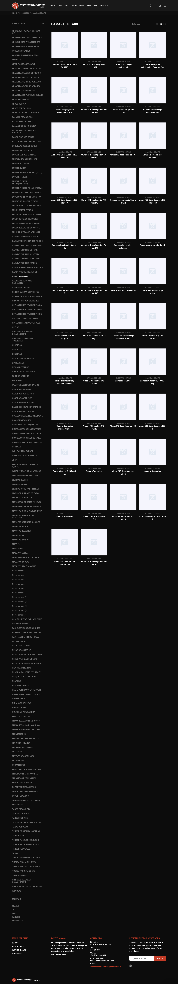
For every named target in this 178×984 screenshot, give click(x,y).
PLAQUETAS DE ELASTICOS (24, 677)
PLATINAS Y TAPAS (20, 685)
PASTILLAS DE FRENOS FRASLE (25, 637)
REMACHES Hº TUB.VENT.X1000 (26, 730)
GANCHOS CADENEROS (22, 398)
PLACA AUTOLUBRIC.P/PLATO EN (26, 672)
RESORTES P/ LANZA (21, 743)
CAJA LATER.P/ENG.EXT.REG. (24, 263)
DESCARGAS (92, 5)
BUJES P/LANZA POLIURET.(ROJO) (27, 172)
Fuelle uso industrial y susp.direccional (64, 382)
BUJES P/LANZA (19, 168)
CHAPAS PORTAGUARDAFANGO (25, 301)
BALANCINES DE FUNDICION (24, 126)
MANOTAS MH (18, 535)
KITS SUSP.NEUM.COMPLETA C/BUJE (25, 465)
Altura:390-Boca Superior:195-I (123, 156)
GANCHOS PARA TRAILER (23, 411)
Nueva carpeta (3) (19, 606)
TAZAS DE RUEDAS (20, 827)
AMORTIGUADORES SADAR (23, 64)
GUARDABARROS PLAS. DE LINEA (26, 438)
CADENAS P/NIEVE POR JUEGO (25, 237)
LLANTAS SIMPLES (20, 484)
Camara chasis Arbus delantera (123, 246)
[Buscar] (155, 6)
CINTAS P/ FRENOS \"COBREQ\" (25, 318)
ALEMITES (16, 60)
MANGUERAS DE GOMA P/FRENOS (26, 502)
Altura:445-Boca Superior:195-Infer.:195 (64, 156)
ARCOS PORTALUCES (21, 108)
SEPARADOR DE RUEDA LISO (24, 778)
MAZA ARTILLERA (19, 553)
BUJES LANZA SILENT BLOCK (24, 159)
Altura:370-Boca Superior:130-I (123, 427)
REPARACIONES (19, 734)
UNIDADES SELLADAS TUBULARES (27, 887)
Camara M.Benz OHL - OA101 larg (152, 382)
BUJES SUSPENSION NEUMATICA (26, 197)
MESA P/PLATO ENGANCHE (24, 566)
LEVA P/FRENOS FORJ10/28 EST (25, 476)
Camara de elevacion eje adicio (152, 291)
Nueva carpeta (18, 571)
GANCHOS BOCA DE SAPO (23, 394)
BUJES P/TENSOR (19, 177)
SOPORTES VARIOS (20, 796)
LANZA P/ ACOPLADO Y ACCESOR (26, 471)
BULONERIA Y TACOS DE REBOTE (26, 232)
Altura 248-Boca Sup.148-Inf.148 (94, 382)
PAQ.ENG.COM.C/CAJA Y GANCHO (26, 632)
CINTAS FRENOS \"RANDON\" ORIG (27, 305)
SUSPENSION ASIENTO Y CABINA (26, 800)
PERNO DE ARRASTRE (21, 650)
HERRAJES (16, 447)
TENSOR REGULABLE (21, 849)
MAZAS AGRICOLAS (20, 562)
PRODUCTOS (24, 13)
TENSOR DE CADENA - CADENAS (26, 831)
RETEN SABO (17, 752)
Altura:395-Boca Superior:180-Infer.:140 (94, 563)
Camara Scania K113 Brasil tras (64, 472)
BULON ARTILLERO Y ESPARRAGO (26, 206)
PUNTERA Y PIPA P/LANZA (23, 712)
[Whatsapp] (131, 965)
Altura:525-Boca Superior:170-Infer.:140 (94, 156)
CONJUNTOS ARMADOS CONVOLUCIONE (22, 333)
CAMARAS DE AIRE (38, 13)
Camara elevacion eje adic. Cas (123, 111)
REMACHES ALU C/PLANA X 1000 (26, 725)
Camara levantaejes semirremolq (123, 65)
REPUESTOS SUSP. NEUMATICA (25, 738)
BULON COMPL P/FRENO (22, 210)
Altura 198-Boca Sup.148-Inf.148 (94, 427)
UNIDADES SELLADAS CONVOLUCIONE (21, 881)
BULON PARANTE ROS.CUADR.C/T (27, 223)
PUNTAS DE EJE (19, 708)
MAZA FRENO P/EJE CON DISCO (25, 557)
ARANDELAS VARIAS (20, 99)
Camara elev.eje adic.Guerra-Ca (64, 246)
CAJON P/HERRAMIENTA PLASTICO (27, 268)
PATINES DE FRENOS (21, 646)
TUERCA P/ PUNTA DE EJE (23, 871)
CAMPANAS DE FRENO (21, 288)
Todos (15, 853)
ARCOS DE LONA (19, 104)
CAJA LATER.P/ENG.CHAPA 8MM (26, 259)
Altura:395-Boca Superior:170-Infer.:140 (94, 246)
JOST (14, 460)
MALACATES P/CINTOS (22, 498)
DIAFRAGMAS (18, 363)
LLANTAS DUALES (20, 480)
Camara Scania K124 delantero (123, 290)
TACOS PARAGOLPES (21, 809)
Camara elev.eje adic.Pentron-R (64, 291)
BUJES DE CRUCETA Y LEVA (24, 155)
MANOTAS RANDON (20, 540)
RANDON (16, 917)
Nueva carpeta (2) (19, 602)
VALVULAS (16, 891)
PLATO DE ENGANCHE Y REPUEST (26, 690)
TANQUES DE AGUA (20, 814)
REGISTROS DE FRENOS (22, 716)
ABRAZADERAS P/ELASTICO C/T (26, 42)
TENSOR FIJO (18, 836)
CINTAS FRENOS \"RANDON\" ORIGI (27, 310)
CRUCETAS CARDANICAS (23, 358)
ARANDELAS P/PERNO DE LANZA (26, 86)
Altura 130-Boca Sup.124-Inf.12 (94, 517)
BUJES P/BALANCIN (20, 164)
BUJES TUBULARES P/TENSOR (25, 201)
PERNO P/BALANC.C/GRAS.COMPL (27, 655)
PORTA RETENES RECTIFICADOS (26, 694)
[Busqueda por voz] (150, 6)
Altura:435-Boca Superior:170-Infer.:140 (152, 201)
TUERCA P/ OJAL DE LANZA (24, 862)
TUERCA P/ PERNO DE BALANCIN (26, 867)
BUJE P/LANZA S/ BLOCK (23, 150)
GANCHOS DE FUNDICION (23, 403)
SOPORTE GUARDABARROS (24, 787)
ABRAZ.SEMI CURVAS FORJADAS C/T (26, 32)
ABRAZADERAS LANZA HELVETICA (27, 38)
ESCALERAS (17, 381)
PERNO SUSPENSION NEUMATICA (26, 663)
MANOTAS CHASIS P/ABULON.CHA (27, 511)
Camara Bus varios (123, 381)
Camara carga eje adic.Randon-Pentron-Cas (152, 65)
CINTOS (15, 327)
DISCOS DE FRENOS (20, 367)
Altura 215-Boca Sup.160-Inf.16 (153, 337)
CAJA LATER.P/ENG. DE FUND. (25, 250)
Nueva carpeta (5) (19, 615)
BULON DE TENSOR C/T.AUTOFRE (26, 215)
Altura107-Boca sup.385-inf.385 (94, 65)
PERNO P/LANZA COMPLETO (24, 659)
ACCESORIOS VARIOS (21, 51)
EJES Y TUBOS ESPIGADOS (23, 372)
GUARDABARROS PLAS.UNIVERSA (26, 429)
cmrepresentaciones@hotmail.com (105, 967)
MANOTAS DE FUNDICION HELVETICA (23, 516)
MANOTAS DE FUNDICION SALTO (26, 522)
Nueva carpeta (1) (19, 597)
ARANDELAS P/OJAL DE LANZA (25, 77)
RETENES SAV (18, 761)
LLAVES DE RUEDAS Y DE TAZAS (25, 493)
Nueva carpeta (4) (19, 610)
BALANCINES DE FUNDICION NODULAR (24, 131)
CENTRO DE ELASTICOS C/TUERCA (27, 296)
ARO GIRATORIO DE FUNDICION (25, 113)
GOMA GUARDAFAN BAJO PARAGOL (27, 416)
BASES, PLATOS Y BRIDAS (23, 137)
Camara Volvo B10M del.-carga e (65, 337)
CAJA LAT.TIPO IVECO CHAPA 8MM (27, 245)
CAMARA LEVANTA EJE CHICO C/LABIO (64, 65)
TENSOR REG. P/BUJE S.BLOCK (25, 844)
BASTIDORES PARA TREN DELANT (26, 142)
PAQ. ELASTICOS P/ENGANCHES (26, 628)
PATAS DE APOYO (19, 641)
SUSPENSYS (17, 805)
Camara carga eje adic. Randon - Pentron (65, 111)
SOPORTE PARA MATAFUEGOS (25, 791)
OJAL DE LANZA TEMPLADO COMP (27, 619)
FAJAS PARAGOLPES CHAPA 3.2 (25, 385)
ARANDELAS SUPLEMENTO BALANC (27, 95)
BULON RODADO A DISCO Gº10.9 (26, 228)
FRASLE (15, 906)
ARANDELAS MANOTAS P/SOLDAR (27, 69)
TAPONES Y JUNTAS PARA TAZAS (26, 822)
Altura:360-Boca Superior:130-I (152, 427)
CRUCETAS (17, 345)
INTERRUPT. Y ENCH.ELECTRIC (25, 456)
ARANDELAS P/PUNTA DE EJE (25, 91)
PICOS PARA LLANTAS (21, 668)
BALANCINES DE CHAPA (22, 122)
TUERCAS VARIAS (19, 875)
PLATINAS (16, 681)
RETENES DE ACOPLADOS (23, 756)
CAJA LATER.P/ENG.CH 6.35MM (25, 254)
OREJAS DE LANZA (20, 624)
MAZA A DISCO (18, 549)
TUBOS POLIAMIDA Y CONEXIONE (26, 858)
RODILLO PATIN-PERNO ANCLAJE (26, 769)
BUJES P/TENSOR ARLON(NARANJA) (20, 182)
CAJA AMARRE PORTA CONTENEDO (27, 241)
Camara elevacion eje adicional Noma (152, 111)
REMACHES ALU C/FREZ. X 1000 (25, 721)
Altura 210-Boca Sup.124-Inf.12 (123, 472)
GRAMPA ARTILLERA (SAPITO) (25, 425)
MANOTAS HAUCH (20, 527)
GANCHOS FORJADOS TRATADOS (26, 407)
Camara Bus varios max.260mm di (64, 427)
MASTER (16, 544)
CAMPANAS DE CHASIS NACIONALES (22, 282)
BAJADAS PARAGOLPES (22, 117)
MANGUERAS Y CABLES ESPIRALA (26, 507)
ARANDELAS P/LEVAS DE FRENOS (26, 73)
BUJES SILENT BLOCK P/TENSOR (26, 192)
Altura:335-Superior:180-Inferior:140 (64, 563)
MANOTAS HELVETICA (21, 531)
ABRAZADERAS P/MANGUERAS (25, 46)
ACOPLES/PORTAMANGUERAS (25, 55)
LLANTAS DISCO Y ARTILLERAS (25, 489)
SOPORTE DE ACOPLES (22, 783)
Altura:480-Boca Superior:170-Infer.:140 (94, 201)
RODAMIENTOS (18, 765)
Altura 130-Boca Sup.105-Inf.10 (123, 517)
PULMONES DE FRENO (21, 703)
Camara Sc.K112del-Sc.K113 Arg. (93, 337)
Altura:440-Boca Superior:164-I (152, 517)
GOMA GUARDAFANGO (21, 420)
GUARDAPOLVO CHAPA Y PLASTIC (27, 442)
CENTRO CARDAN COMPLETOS (25, 292)
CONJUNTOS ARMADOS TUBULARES (22, 339)
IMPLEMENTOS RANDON (22, 451)
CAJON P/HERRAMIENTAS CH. (25, 272)
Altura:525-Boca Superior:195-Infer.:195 (94, 111)
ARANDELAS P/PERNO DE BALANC (26, 82)
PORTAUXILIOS (18, 699)
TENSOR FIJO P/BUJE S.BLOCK (25, 840)
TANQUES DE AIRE (20, 818)
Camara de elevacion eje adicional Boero (123, 337)
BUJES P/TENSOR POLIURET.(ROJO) (27, 188)
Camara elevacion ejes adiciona (152, 156)
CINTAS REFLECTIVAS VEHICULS (26, 323)
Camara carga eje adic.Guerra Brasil (123, 201)
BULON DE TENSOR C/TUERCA (25, 219)
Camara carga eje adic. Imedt (152, 245)
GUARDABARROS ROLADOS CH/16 (26, 434)
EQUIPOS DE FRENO (20, 376)
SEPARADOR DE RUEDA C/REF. (25, 774)
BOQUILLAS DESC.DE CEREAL (24, 146)
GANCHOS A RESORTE (21, 389)
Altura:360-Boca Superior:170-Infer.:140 (94, 291)
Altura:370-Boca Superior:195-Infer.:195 (64, 201)
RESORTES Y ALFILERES (22, 747)
